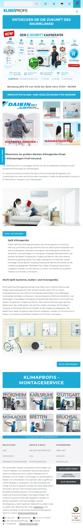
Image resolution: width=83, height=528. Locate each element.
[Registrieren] (54, 4)
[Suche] (37, 3)
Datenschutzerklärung (15, 462)
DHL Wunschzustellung (17, 521)
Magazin (60, 456)
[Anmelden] (46, 4)
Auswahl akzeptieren (68, 475)
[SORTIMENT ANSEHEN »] (21, 129)
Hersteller (62, 462)
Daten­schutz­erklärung (27, 513)
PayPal (37, 521)
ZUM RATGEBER (2, 155)
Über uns (61, 450)
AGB (4, 450)
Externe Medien (44, 518)
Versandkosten (51, 437)
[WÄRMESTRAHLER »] (61, 133)
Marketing (25, 518)
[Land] (62, 4)
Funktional (11, 524)
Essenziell (10, 518)
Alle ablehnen (68, 482)
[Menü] (79, 506)
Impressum (8, 456)
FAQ (31, 456)
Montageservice (37, 462)
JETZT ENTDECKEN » (14, 234)
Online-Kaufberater (40, 450)
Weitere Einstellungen (28, 524)
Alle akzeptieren (68, 469)
